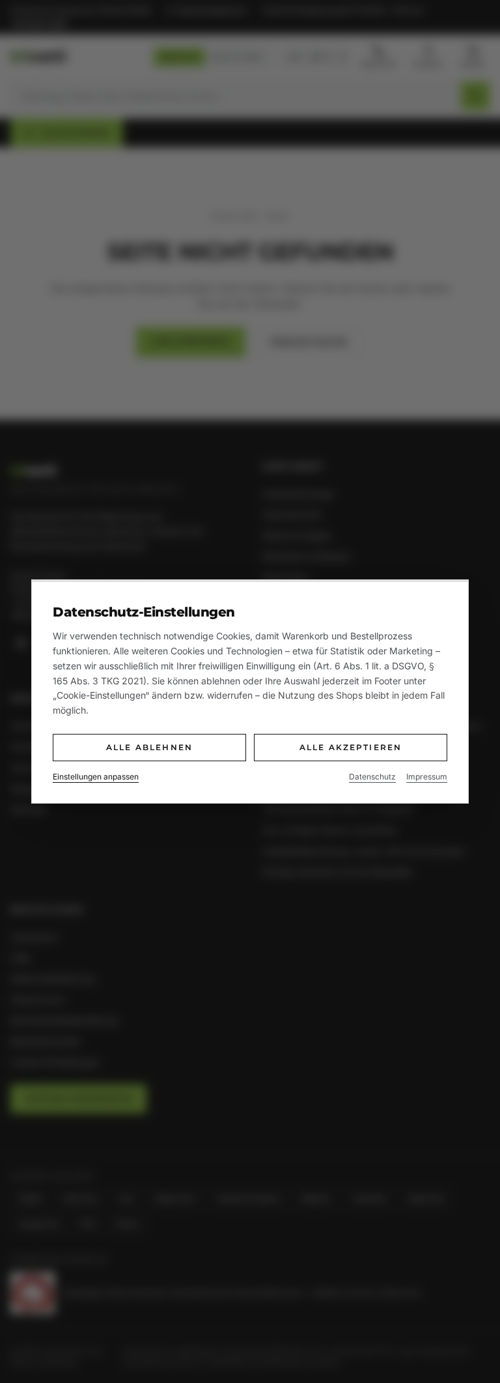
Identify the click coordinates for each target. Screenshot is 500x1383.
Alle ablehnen (149, 747)
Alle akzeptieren (350, 747)
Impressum (426, 776)
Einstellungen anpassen (96, 776)
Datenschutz (372, 776)
